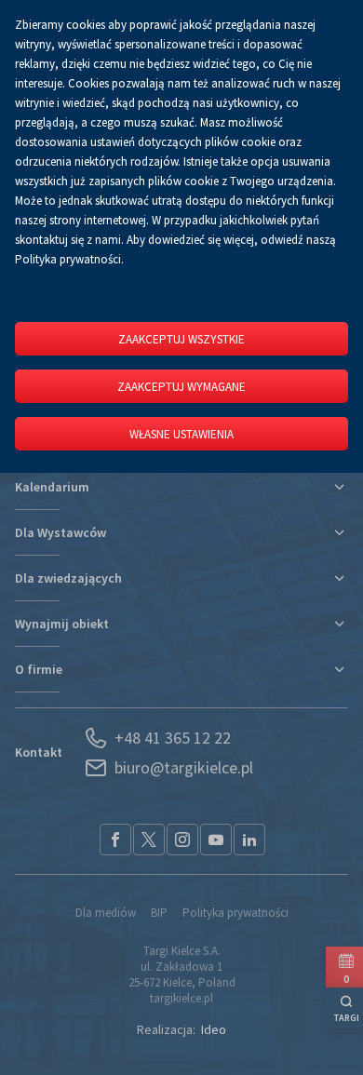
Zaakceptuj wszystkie (181, 339)
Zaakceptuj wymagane (181, 387)
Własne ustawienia (181, 434)
